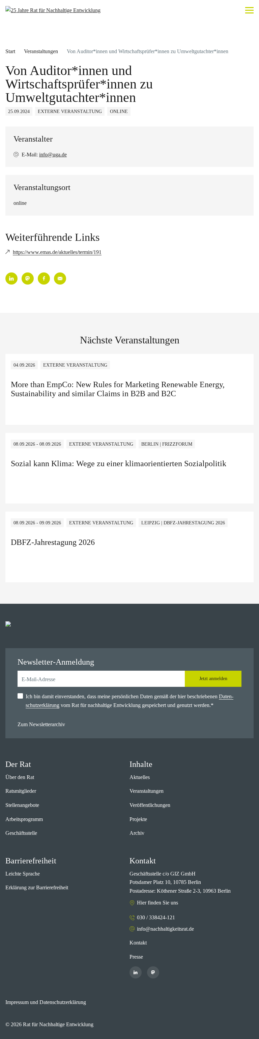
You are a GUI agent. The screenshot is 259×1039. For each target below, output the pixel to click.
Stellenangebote (22, 805)
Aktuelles (140, 777)
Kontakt (138, 942)
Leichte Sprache (22, 874)
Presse (136, 957)
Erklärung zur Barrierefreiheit (36, 887)
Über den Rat (19, 777)
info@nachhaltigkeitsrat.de (165, 929)
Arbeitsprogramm (24, 819)
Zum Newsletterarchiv (41, 724)
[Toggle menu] (249, 10)
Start (10, 51)
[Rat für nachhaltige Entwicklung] (52, 10)
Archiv (137, 833)
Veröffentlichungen (150, 805)
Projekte (138, 819)
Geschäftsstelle (21, 833)
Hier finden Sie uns (157, 902)
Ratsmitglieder (20, 791)
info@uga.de (53, 154)
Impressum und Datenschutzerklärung (45, 1002)
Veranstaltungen (41, 51)
